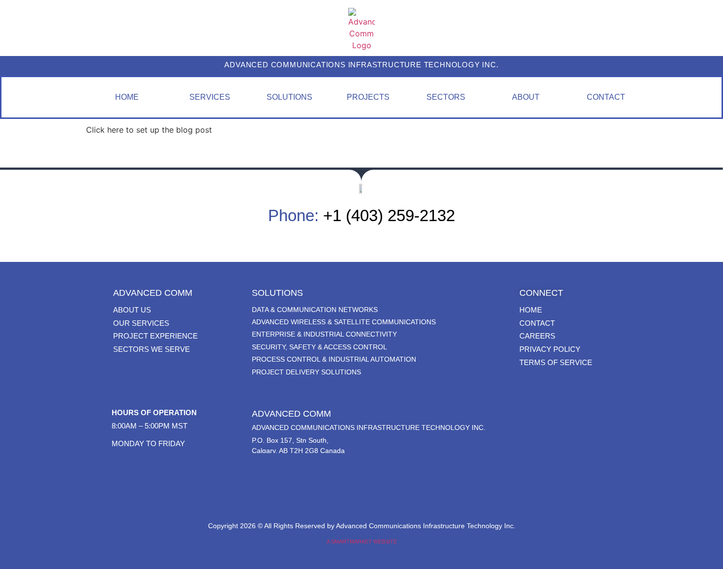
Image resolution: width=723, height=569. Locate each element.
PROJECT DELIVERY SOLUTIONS (306, 372)
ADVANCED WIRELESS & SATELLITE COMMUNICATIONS (344, 322)
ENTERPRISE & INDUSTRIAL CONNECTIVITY (324, 334)
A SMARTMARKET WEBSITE (362, 541)
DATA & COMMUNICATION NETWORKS (315, 309)
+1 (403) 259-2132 (389, 215)
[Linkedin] (361, 490)
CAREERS (537, 336)
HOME (530, 310)
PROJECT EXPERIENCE (155, 336)
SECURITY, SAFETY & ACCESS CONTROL (319, 347)
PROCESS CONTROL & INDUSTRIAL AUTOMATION (334, 359)
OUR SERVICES (141, 323)
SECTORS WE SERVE (151, 349)
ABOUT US (132, 310)
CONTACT (537, 323)
